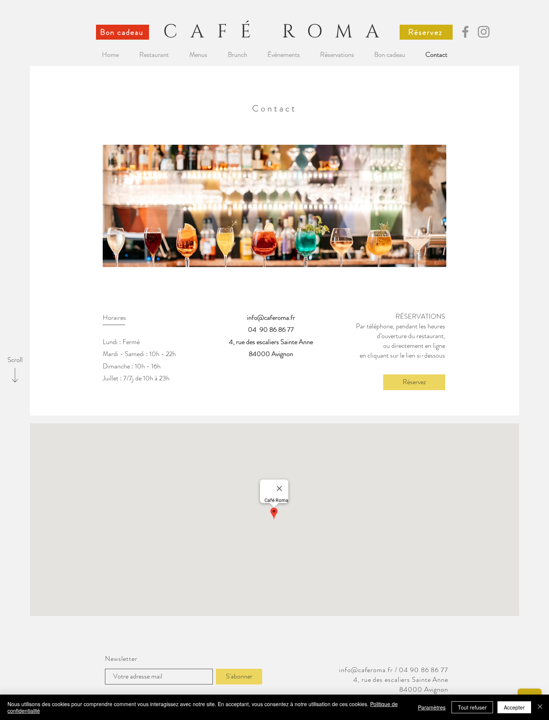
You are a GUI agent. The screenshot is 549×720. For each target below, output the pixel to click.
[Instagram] (483, 32)
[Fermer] (540, 707)
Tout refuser (472, 707)
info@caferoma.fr (271, 317)
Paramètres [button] (432, 707)
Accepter (514, 707)
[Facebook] (465, 32)
